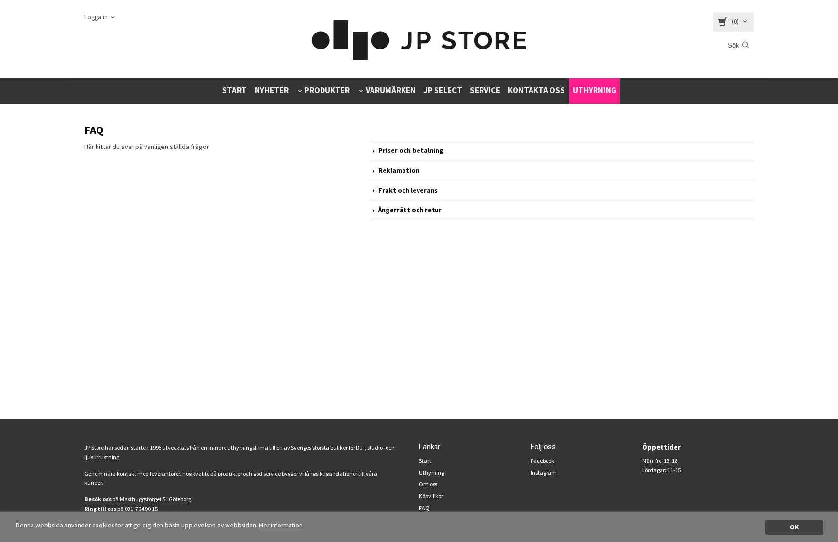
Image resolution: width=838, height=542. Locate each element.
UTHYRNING (594, 90)
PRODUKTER (327, 90)
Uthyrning (431, 472)
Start (425, 460)
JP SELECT (442, 90)
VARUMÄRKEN (391, 90)
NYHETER (272, 90)
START (234, 90)
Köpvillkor (431, 496)
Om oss (428, 484)
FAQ (424, 507)
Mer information (281, 525)
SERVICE (485, 90)
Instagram (544, 472)
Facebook (542, 460)
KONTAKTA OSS (536, 90)
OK (794, 527)
